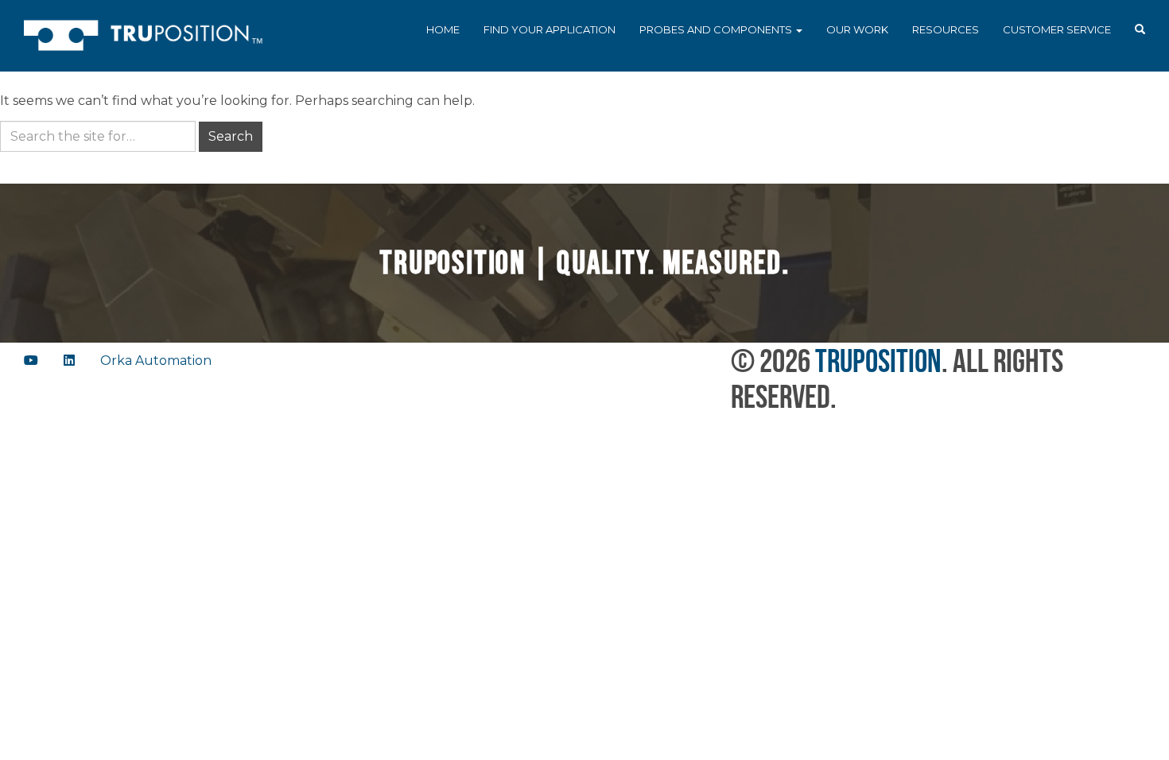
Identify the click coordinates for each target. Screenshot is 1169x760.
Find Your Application (550, 29)
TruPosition (878, 360)
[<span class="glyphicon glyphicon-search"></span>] (1140, 30)
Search (230, 136)
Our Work (857, 29)
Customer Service (1057, 29)
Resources (945, 29)
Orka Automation (156, 360)
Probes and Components (716, 29)
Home (443, 29)
